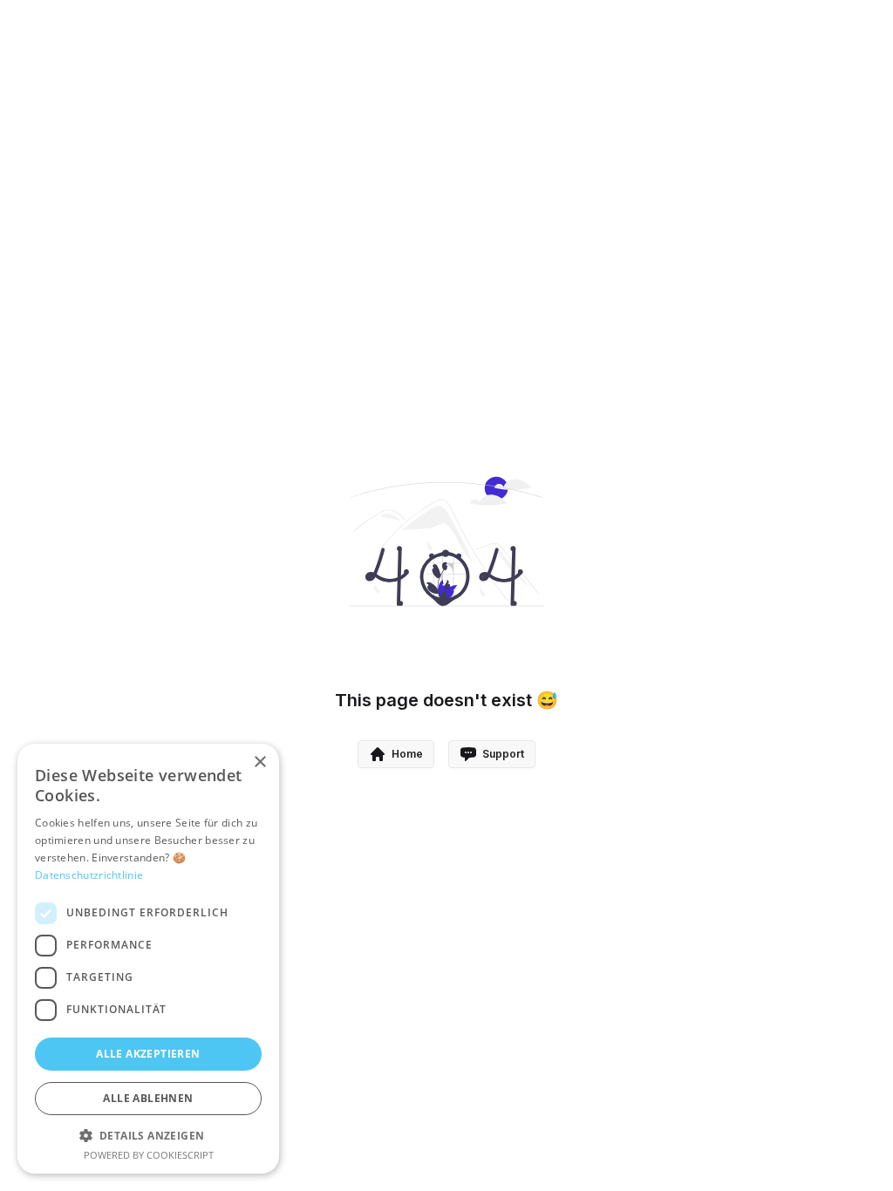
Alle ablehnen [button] (148, 1098)
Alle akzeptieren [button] (148, 1053)
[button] (148, 1135)
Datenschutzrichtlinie (89, 875)
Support (503, 753)
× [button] (259, 762)
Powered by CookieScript (149, 1154)
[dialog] (148, 959)
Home (407, 753)
